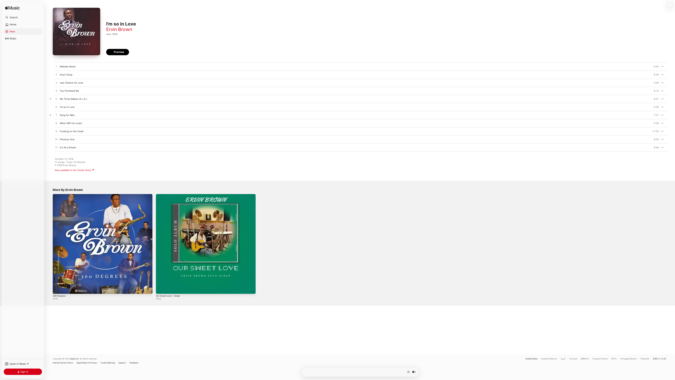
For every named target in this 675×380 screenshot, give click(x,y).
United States (531, 359)
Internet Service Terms (63, 363)
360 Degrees (60, 195)
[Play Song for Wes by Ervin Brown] (56, 115)
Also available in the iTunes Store (73, 170)
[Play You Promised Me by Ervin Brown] (56, 91)
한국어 (614, 359)
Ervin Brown (119, 29)
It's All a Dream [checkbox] (68, 147)
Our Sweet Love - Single (169, 195)
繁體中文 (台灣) (659, 359)
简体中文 (585, 359)
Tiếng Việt (644, 359)
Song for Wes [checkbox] (67, 115)
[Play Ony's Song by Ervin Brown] (56, 74)
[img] (12, 8)
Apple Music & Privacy (87, 363)
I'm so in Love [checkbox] (67, 107)
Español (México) (549, 359)
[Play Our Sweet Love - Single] (160, 289)
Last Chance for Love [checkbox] (71, 82)
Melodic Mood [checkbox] (67, 66)
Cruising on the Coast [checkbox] (72, 131)
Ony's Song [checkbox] (66, 74)
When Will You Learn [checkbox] (71, 123)
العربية (563, 359)
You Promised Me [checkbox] (69, 90)
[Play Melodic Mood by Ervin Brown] (56, 66)
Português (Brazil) (628, 359)
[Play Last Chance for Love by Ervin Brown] (56, 82)
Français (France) (600, 359)
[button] (23, 17)
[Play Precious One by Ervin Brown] (56, 139)
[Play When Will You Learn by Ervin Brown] (56, 123)
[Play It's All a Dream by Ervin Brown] (56, 147)
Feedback (134, 363)
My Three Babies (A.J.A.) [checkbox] (73, 98)
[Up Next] (408, 371)
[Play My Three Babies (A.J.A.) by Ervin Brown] (56, 99)
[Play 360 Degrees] (57, 289)
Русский (573, 359)
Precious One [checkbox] (67, 139)
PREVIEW (655, 66)
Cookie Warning (108, 363)
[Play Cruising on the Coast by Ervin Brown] (56, 131)
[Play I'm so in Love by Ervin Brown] (56, 107)
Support (122, 363)
